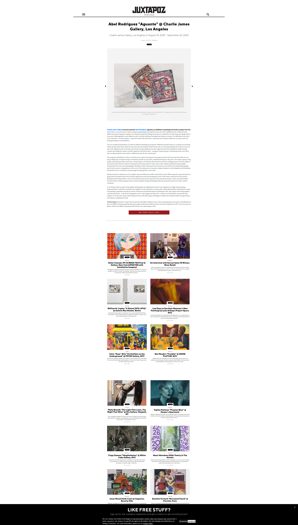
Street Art (170, 453)
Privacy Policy (148, 523)
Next (192, 86)
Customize (183, 521)
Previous (105, 86)
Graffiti (127, 351)
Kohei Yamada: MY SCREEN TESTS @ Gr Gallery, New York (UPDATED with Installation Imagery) (127, 265)
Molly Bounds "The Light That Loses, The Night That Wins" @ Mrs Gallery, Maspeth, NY (127, 412)
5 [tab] (150, 123)
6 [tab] (152, 123)
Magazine (170, 260)
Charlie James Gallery (114, 129)
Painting (154, 40)
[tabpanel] (149, 84)
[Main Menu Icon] (83, 14)
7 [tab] (155, 123)
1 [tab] (141, 123)
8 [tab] (157, 123)
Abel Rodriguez (140, 129)
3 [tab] (145, 123)
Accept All (191, 521)
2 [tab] (143, 123)
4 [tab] (148, 123)
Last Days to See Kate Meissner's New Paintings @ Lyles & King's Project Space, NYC (170, 311)
